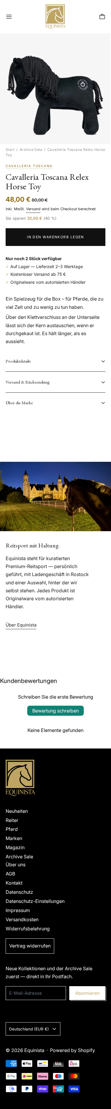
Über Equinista (21, 625)
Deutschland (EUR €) (29, 1029)
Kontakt (14, 883)
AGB (10, 874)
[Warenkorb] (102, 16)
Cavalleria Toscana (29, 166)
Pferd (12, 829)
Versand (33, 209)
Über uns (15, 864)
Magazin (15, 847)
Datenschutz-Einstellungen (35, 901)
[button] (55, 88)
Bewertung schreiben (55, 711)
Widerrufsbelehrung (28, 929)
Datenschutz (19, 892)
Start (10, 149)
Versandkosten (22, 919)
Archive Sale (31, 149)
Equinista (34, 1050)
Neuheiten (17, 811)
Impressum (18, 910)
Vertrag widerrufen (30, 946)
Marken (14, 838)
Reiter (12, 820)
